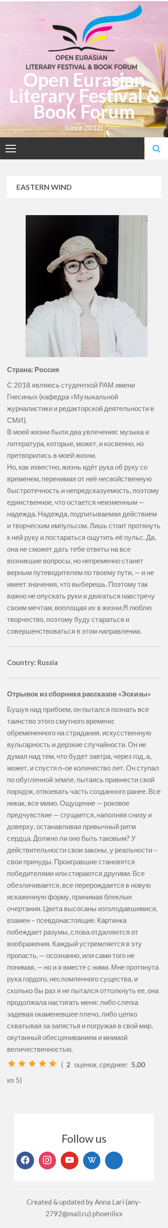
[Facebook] (25, 1160)
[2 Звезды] (22, 1063)
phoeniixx (107, 1213)
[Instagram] (47, 1160)
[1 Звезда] (11, 1063)
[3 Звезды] (32, 1063)
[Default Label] (69, 1160)
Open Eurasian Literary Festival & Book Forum (84, 95)
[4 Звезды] (42, 1063)
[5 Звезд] (52, 1063)
